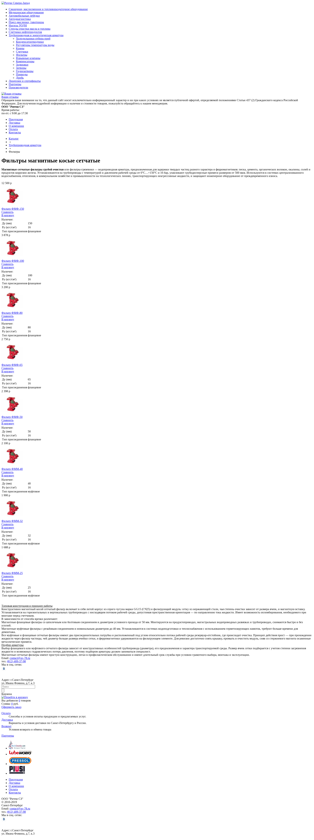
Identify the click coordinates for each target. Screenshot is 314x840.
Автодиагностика (20, 18)
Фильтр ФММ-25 (12, 573)
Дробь (20, 77)
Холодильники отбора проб (33, 38)
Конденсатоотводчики (30, 41)
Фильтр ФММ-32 (12, 521)
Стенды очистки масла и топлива (29, 28)
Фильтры (21, 54)
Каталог (14, 138)
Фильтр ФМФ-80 (12, 312)
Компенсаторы (25, 61)
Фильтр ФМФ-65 (12, 364)
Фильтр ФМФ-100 (12, 260)
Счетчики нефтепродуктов (25, 32)
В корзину (7, 215)
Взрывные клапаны (28, 58)
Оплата (13, 129)
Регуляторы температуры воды (35, 45)
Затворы (21, 67)
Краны (20, 48)
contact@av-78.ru (20, 658)
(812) (10, 661)
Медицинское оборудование (26, 12)
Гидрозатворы (24, 71)
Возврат (6, 726)
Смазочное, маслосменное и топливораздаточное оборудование (48, 9)
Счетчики (22, 51)
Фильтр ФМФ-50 (12, 416)
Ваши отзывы (10, 96)
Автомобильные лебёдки (24, 15)
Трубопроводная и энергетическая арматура (36, 35)
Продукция (16, 119)
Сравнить (7, 212)
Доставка (14, 122)
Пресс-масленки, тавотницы (26, 22)
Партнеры (15, 84)
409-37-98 (20, 661)
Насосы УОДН (18, 25)
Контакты (15, 132)
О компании (16, 125)
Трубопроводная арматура (25, 145)
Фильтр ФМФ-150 (12, 208)
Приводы (22, 74)
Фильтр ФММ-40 (12, 468)
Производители (18, 87)
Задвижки (22, 64)
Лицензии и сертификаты (25, 80)
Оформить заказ (11, 707)
